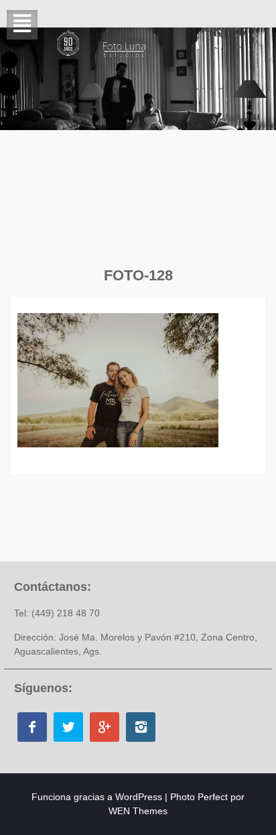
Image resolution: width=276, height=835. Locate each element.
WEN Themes (138, 810)
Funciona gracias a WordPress (96, 796)
